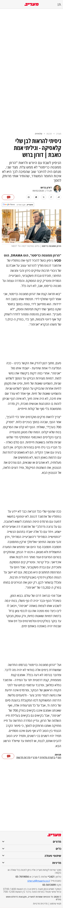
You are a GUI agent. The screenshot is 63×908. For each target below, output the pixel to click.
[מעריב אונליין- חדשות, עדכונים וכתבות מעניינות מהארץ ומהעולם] (31, 4)
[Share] (58, 197)
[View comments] (8, 197)
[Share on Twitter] (43, 197)
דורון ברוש (46, 187)
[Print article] (28, 197)
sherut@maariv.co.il (38, 880)
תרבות (49, 133)
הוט (59, 757)
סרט (35, 757)
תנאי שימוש (55, 903)
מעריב (58, 133)
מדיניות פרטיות (40, 903)
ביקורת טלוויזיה (47, 757)
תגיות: (58, 754)
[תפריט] (60, 5)
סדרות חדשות (23, 757)
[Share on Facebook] (51, 197)
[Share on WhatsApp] (36, 197)
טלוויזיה (38, 133)
